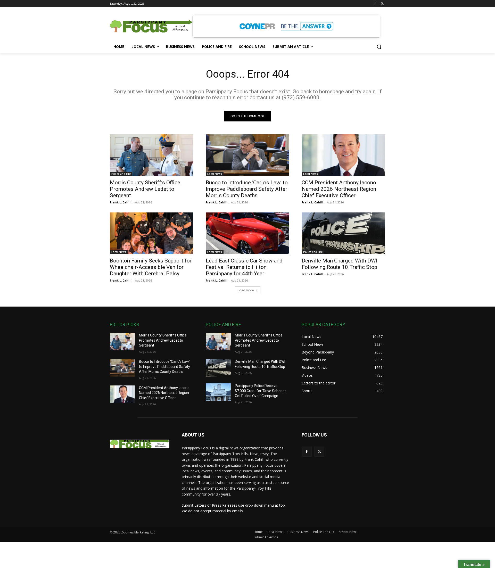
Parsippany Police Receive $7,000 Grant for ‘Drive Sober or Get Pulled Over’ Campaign (260, 391)
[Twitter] (382, 4)
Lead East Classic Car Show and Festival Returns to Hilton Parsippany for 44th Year (244, 267)
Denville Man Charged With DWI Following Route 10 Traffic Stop (339, 264)
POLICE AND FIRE (223, 324)
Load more (246, 290)
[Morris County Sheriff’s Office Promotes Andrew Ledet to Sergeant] (151, 155)
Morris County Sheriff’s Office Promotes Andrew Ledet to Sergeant (145, 189)
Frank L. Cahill (120, 202)
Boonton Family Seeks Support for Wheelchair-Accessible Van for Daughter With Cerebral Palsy (151, 267)
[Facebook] (375, 4)
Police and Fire (121, 174)
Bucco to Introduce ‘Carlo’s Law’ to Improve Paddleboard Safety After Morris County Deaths (247, 189)
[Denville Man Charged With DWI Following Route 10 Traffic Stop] (343, 233)
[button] (379, 46)
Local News (214, 174)
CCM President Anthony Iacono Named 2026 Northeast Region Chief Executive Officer (339, 189)
